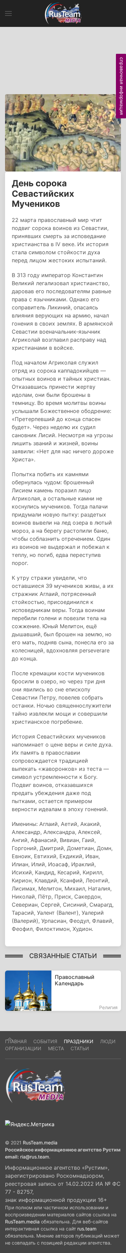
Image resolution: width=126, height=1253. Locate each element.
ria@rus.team (34, 1157)
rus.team (86, 1228)
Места (56, 1048)
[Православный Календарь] (63, 991)
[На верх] (9, 1039)
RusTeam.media (40, 1142)
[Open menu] (8, 13)
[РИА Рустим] (35, 1085)
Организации (23, 1048)
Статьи (80, 1048)
